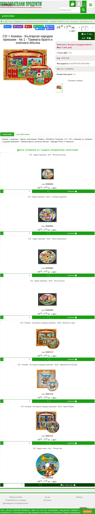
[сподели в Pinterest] (28, 26)
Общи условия (15, 497)
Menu (91, 5)
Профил (79, 4)
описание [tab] (7, 134)
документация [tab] (23, 134)
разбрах (87, 511)
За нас (47, 497)
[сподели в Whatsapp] (38, 26)
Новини (79, 497)
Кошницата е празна (73, 5)
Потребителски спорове (15, 500)
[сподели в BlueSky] (40, 28)
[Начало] (2, 21)
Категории (8, 16)
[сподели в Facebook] (8, 26)
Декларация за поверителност (16, 503)
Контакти (47, 500)
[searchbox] (69, 10)
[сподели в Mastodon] (50, 28)
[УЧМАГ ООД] (15, 4)
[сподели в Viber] (18, 26)
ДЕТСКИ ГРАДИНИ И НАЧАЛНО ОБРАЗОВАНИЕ (26, 21)
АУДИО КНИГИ (57, 21)
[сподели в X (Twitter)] (49, 26)
